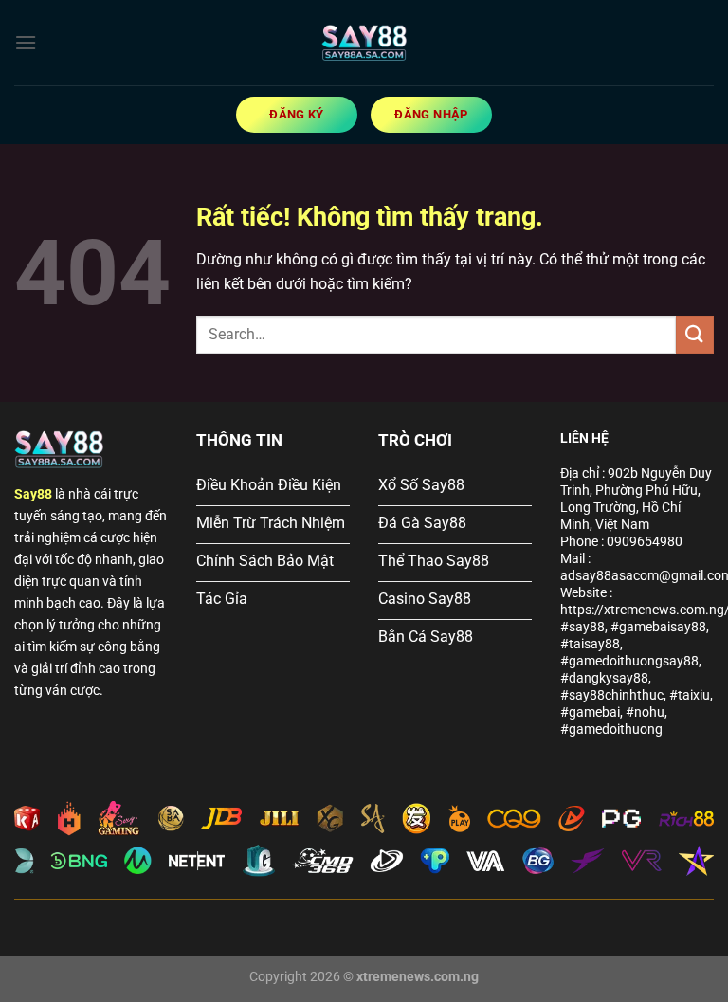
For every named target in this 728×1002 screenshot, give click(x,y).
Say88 (33, 494)
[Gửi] (695, 334)
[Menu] (25, 42)
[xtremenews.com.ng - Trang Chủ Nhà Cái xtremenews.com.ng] (364, 42)
